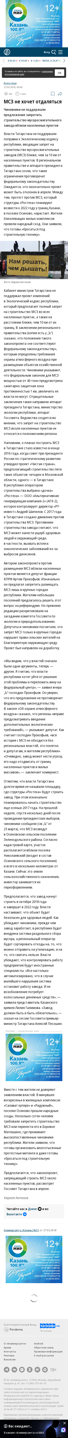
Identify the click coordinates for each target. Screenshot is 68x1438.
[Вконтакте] (14, 1369)
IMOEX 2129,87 (50, 60)
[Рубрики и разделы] (60, 52)
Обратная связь (44, 1347)
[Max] (45, 1369)
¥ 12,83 (35, 60)
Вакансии (9, 1359)
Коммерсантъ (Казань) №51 (21, 1230)
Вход (47, 52)
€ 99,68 (23, 60)
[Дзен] (22, 1369)
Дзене (32, 1209)
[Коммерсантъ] (7, 52)
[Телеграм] (6, 1369)
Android (38, 1343)
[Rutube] (37, 1369)
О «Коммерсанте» (15, 1343)
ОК (59, 73)
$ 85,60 (11, 60)
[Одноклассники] (29, 1369)
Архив (7, 1347)
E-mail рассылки (44, 1355)
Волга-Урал (10, 83)
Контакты (10, 1351)
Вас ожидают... (20, 1426)
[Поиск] (54, 52)
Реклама (9, 1355)
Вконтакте (14, 1214)
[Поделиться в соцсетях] (60, 93)
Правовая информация (48, 1351)
